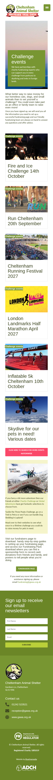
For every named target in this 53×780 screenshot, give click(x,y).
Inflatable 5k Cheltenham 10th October (25, 381)
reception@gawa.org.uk (25, 710)
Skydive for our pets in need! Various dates (23, 434)
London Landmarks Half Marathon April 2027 (24, 326)
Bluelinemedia (31, 759)
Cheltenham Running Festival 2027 (25, 271)
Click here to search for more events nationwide (26, 452)
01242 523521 (19, 704)
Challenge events (14, 136)
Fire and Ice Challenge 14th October (23, 171)
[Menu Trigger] (47, 7)
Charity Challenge (28, 501)
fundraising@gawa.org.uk (29, 582)
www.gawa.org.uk (21, 717)
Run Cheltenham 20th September (25, 221)
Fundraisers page (26, 569)
